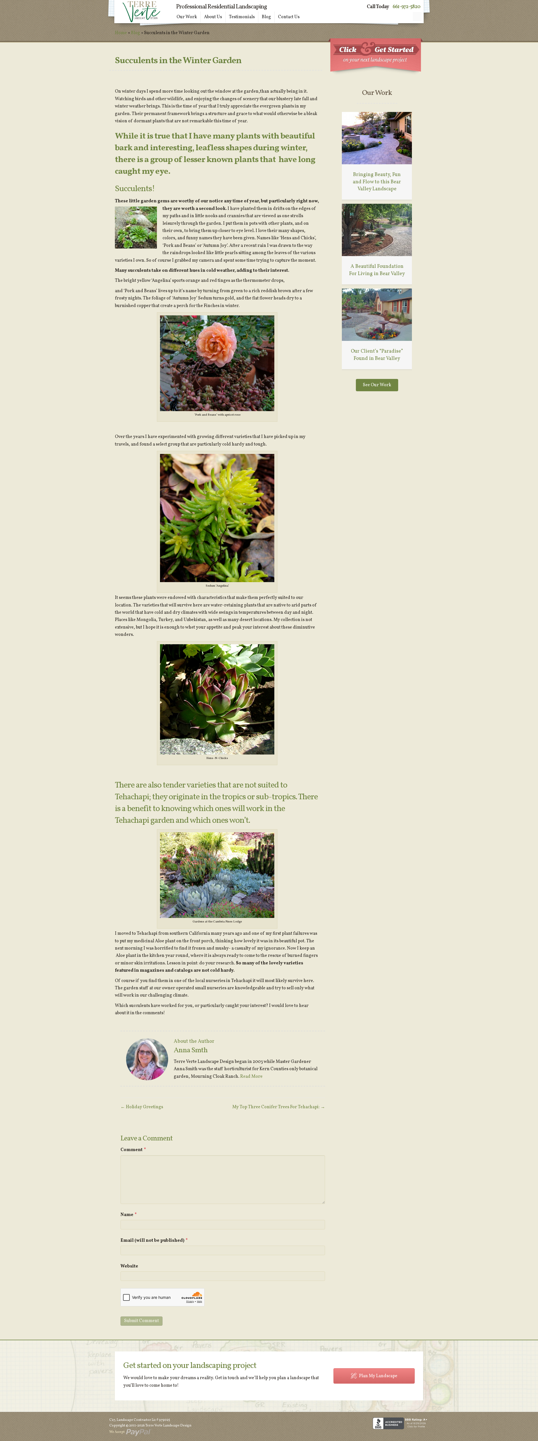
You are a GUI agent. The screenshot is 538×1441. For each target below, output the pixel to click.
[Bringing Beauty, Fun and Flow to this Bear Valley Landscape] (377, 138)
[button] (417, 16)
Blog (266, 17)
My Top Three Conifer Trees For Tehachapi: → (278, 1107)
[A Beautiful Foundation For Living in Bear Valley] (377, 230)
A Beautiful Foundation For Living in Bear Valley (377, 270)
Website (129, 1266)
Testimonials (242, 17)
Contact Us (289, 17)
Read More (251, 1077)
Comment (133, 1150)
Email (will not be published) (154, 1241)
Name (128, 1215)
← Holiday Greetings (141, 1107)
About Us (213, 17)
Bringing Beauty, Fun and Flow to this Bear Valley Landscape (377, 181)
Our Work (187, 17)
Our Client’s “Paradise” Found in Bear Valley (377, 355)
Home (121, 33)
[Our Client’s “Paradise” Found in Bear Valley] (377, 314)
